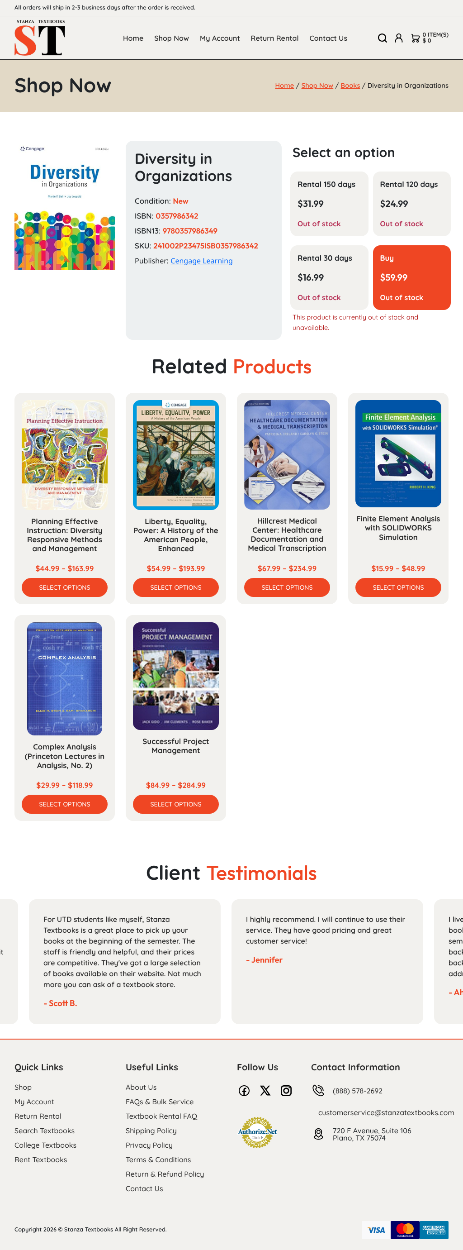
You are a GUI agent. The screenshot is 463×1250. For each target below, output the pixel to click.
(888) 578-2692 (358, 1090)
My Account (220, 38)
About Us (141, 1087)
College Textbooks (45, 1145)
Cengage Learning (201, 261)
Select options (64, 587)
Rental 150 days (326, 184)
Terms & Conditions (158, 1159)
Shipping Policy (151, 1130)
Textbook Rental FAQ (161, 1116)
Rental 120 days (409, 184)
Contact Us (329, 38)
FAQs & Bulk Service (160, 1101)
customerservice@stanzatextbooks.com (386, 1112)
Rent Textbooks (40, 1159)
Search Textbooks (44, 1130)
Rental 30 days (325, 258)
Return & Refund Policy (165, 1173)
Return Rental (275, 38)
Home (133, 38)
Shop (23, 1087)
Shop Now (171, 38)
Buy (387, 258)
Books (350, 85)
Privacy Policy (149, 1145)
